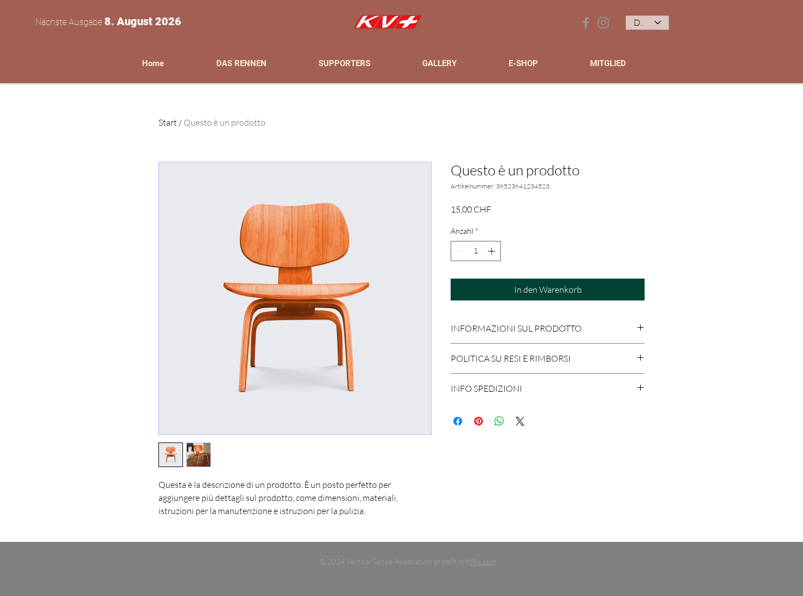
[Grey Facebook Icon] (585, 22)
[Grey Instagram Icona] (603, 22)
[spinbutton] (476, 251)
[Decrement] (459, 251)
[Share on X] (520, 421)
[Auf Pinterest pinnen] (478, 421)
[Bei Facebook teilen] (457, 421)
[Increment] (492, 251)
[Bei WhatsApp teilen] (499, 421)
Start (167, 122)
